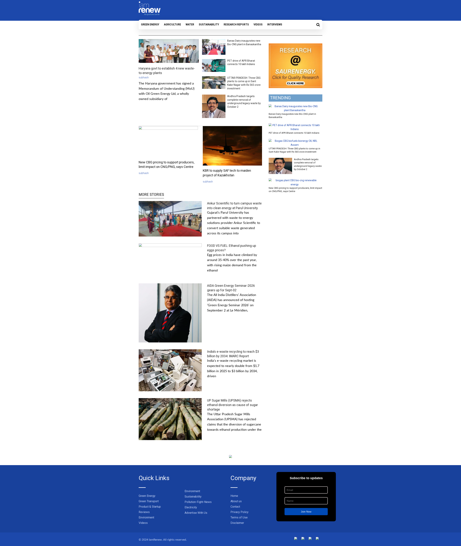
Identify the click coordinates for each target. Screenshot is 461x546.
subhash (144, 77)
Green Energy (150, 24)
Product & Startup (150, 506)
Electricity (191, 507)
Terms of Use (239, 517)
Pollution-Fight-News (198, 502)
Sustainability (209, 24)
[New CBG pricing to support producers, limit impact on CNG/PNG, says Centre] (295, 180)
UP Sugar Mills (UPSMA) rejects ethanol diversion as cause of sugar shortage (232, 404)
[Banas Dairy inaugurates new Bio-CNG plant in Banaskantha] (295, 106)
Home (234, 496)
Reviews (144, 512)
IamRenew (155, 539)
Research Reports (236, 24)
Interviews (274, 24)
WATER (190, 24)
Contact (235, 506)
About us (236, 501)
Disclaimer (237, 523)
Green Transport (149, 501)
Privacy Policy (239, 512)
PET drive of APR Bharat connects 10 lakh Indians (294, 133)
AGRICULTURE (172, 24)
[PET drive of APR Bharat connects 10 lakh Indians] (295, 125)
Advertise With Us (196, 512)
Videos (258, 24)
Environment (146, 517)
